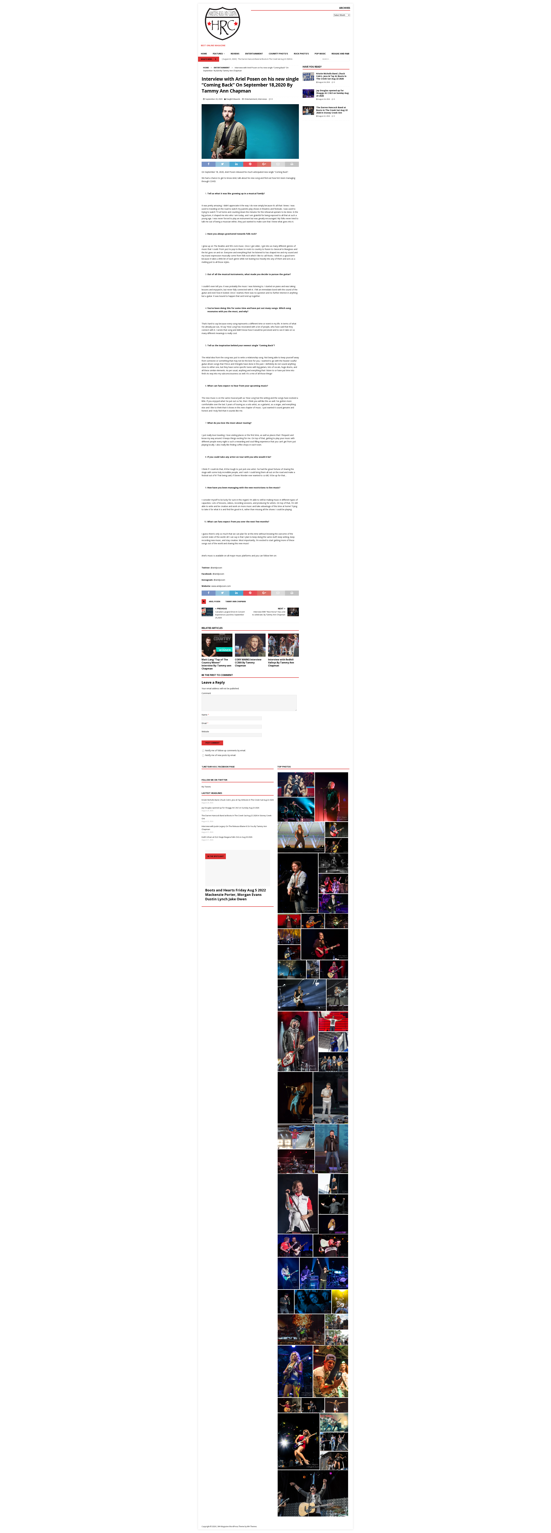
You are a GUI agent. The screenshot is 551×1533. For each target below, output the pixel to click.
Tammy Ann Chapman (235, 601)
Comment (206, 693)
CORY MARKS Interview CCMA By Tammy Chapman (248, 662)
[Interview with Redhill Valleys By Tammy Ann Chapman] (283, 645)
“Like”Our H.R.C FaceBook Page (218, 766)
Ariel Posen (214, 601)
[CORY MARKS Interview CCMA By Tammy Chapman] (250, 645)
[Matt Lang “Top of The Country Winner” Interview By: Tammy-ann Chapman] (217, 645)
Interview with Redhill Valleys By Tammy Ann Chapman (281, 662)
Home (204, 53)
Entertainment (254, 53)
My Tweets (206, 786)
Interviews (262, 99)
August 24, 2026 (324, 82)
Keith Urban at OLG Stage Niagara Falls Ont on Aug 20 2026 (227, 837)
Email (204, 723)
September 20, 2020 (213, 99)
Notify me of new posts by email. (220, 755)
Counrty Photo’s (278, 53)
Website (205, 731)
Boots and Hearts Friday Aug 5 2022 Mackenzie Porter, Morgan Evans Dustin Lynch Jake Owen (235, 894)
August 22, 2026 (324, 116)
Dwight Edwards (233, 99)
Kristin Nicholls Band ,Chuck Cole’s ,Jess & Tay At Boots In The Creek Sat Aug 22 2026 (331, 76)
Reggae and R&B (340, 53)
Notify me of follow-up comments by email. (225, 750)
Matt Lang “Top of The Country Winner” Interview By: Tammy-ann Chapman (216, 664)
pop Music (320, 53)
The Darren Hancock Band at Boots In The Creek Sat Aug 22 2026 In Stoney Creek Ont (332, 110)
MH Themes (252, 1526)
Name (205, 714)
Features (218, 53)
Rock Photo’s (301, 53)
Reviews (235, 53)
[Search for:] (335, 59)
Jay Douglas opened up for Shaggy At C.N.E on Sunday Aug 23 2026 (332, 93)
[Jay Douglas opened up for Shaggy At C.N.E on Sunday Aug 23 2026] (308, 93)
